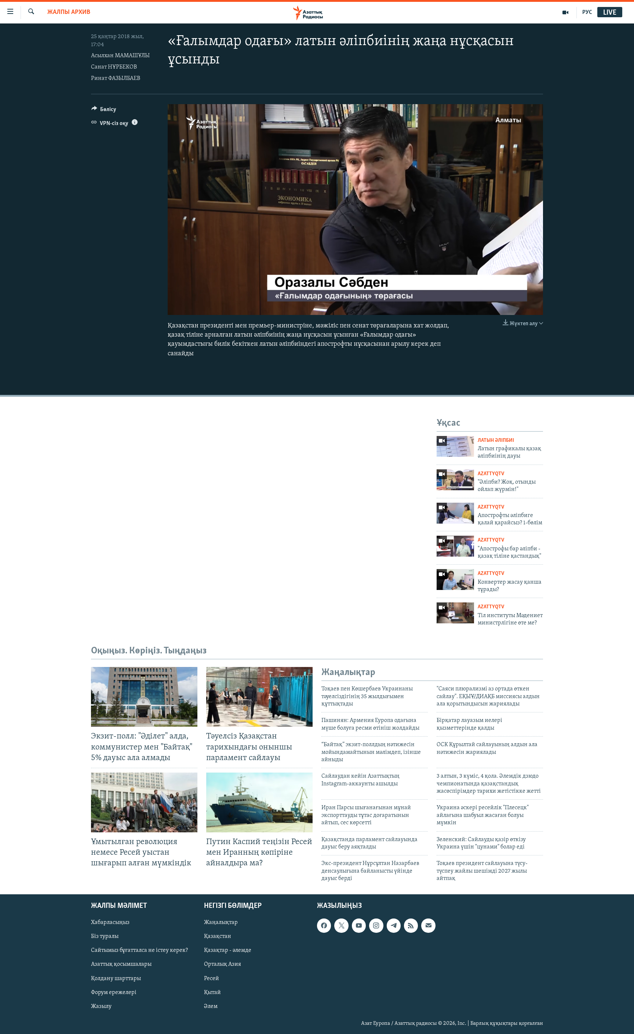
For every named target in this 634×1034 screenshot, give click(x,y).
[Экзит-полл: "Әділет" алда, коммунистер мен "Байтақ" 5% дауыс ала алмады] (144, 697)
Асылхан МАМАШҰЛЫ (120, 56)
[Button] (103, 111)
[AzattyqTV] (565, 12)
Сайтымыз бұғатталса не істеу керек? (139, 950)
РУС (587, 12)
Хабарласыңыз (110, 922)
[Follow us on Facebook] (324, 925)
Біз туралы (105, 936)
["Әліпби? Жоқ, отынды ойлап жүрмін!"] (455, 479)
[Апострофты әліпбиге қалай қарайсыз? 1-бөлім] (455, 513)
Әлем (211, 1006)
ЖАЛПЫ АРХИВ (68, 12)
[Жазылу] (428, 925)
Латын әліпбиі (496, 440)
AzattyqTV (491, 474)
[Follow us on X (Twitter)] (341, 925)
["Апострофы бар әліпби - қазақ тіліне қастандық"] (455, 546)
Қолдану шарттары (116, 978)
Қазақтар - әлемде (227, 950)
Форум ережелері (113, 992)
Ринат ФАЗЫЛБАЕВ (115, 78)
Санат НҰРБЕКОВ (114, 67)
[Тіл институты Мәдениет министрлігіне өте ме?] (455, 612)
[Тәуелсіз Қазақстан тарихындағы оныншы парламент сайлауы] (259, 697)
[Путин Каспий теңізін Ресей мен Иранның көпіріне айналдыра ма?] (259, 802)
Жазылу (101, 1006)
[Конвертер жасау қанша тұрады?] (455, 579)
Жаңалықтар (221, 922)
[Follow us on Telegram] (394, 925)
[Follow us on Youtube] (359, 925)
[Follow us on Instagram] (376, 925)
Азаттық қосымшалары (121, 964)
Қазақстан (217, 936)
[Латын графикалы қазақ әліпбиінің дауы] (455, 446)
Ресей (211, 978)
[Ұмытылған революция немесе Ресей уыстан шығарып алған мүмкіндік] (144, 802)
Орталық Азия (222, 964)
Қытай (212, 992)
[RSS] (411, 925)
